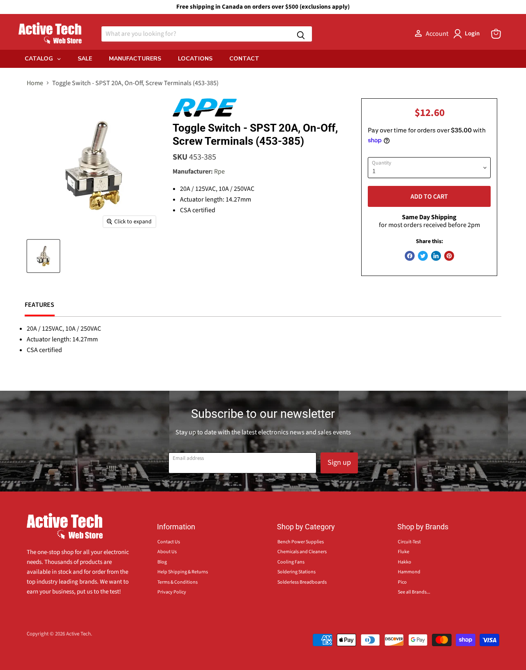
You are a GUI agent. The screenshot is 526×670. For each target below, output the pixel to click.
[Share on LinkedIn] (436, 256)
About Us (167, 551)
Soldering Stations (296, 571)
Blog (162, 562)
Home (35, 83)
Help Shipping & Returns (182, 571)
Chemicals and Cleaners (302, 551)
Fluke (403, 551)
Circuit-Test (409, 541)
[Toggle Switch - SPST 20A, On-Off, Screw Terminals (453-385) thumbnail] (43, 256)
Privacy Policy (171, 592)
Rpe (219, 171)
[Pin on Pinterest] (449, 256)
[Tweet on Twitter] (423, 256)
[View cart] (496, 34)
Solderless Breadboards (302, 582)
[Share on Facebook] (410, 256)
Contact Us (168, 541)
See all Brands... (414, 592)
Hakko (404, 562)
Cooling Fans (291, 562)
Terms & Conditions (177, 582)
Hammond (409, 571)
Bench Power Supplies (300, 541)
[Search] (301, 34)
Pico (402, 582)
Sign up (339, 462)
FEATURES (40, 304)
